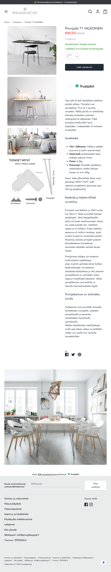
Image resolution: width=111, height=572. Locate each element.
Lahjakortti (9, 524)
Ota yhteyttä (10, 529)
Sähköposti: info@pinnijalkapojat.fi (21, 535)
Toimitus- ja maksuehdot (16, 498)
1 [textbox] (67, 57)
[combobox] (72, 56)
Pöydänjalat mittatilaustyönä (18, 519)
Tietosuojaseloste (13, 509)
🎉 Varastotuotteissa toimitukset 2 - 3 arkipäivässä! (55, 2)
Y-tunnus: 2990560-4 (15, 540)
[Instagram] (91, 504)
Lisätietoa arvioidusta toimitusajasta (84, 49)
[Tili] (98, 10)
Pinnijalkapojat (70, 39)
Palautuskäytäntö (12, 503)
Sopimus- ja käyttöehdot (16, 514)
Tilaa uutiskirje (95, 485)
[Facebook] (86, 504)
